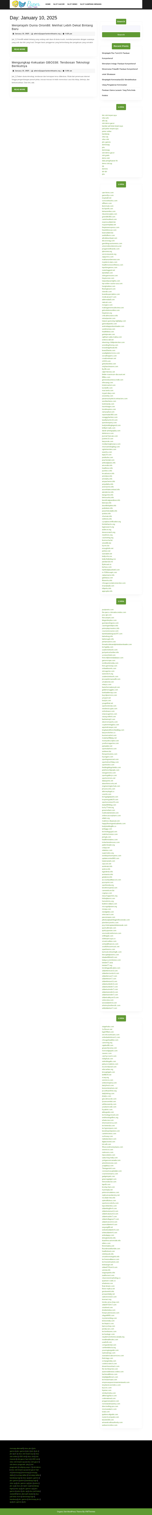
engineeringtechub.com (111, 786)
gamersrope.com (108, 660)
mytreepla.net (107, 1190)
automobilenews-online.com (113, 1372)
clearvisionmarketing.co (111, 1278)
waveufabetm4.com (109, 1224)
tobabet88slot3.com (109, 957)
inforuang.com (107, 382)
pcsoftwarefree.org (109, 1091)
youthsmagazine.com (110, 743)
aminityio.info (107, 476)
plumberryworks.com (110, 922)
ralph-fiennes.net (108, 372)
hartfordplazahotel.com (111, 570)
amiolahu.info (107, 479)
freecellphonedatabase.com (112, 658)
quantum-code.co (109, 1281)
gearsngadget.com (109, 1179)
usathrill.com (107, 1342)
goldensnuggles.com (110, 690)
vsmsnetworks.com (109, 201)
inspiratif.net (106, 198)
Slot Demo (72, 4)
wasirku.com (107, 452)
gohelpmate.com (108, 334)
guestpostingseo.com (110, 623)
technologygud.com (109, 832)
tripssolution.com (108, 1155)
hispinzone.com (108, 278)
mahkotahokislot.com (110, 813)
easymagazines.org (109, 896)
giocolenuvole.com (109, 1099)
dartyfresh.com (108, 1085)
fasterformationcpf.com (111, 687)
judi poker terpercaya (110, 129)
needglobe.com (108, 912)
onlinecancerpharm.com (111, 815)
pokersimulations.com (110, 1192)
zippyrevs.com (108, 257)
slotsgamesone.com (110, 275)
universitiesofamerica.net (111, 246)
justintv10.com (107, 439)
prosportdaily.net (108, 1294)
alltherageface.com (109, 1396)
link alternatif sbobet (26, 1494)
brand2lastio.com (108, 350)
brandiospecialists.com (111, 294)
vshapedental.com (109, 1345)
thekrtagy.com (107, 1358)
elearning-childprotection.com (113, 342)
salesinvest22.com (109, 1297)
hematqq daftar (34, 1475)
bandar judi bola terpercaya (112, 126)
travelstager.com (108, 406)
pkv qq (12, 1486)
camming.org (107, 1043)
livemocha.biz (107, 540)
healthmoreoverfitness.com (112, 265)
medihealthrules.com (110, 1339)
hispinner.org (107, 313)
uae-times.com (108, 192)
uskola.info (106, 1270)
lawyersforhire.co (108, 733)
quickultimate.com (109, 928)
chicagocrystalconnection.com (114, 583)
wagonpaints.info (108, 1273)
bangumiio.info (107, 495)
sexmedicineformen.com (111, 933)
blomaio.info (106, 503)
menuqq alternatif (16, 1448)
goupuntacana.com (109, 1048)
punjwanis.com (108, 609)
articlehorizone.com (109, 1163)
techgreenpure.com (109, 1128)
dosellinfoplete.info (109, 505)
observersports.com (110, 722)
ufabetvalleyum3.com (110, 997)
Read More (21, 50)
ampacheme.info (108, 481)
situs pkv (105, 118)
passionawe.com (108, 917)
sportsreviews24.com (110, 802)
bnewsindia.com (108, 1321)
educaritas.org (107, 1069)
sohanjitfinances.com (110, 944)
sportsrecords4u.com (110, 1203)
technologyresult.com (110, 1115)
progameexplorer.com (110, 1401)
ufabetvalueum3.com (110, 1214)
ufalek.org (106, 818)
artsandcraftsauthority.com (112, 1422)
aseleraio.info (107, 866)
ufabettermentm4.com (110, 973)
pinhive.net (106, 551)
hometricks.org (108, 901)
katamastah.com (108, 861)
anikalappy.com (108, 1235)
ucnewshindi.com (109, 655)
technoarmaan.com (109, 1380)
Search (121, 21)
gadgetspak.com (108, 1176)
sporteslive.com (108, 765)
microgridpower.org (109, 906)
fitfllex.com (106, 377)
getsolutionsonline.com (111, 310)
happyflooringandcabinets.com (114, 823)
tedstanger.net (107, 1265)
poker (22, 1480)
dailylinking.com (108, 1093)
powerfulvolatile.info (109, 511)
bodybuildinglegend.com (111, 425)
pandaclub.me (107, 562)
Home (47, 4)
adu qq (104, 121)
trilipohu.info (106, 588)
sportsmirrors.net (108, 778)
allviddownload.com (109, 238)
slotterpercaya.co (108, 939)
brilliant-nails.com (108, 428)
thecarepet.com (108, 618)
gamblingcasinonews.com (112, 243)
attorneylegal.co (108, 791)
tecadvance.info (108, 473)
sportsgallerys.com (109, 775)
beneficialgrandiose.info (111, 500)
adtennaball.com (108, 299)
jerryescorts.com (108, 789)
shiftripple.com (107, 936)
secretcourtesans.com (110, 1035)
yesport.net (106, 698)
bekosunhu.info (108, 497)
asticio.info (106, 869)
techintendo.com (108, 1126)
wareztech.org (107, 674)
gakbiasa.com (107, 578)
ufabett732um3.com (109, 1267)
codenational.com (109, 1398)
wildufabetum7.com (109, 1008)
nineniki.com (107, 292)
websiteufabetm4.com (110, 1230)
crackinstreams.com (110, 1174)
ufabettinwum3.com (109, 981)
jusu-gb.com (107, 615)
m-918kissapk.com (109, 572)
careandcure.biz (108, 890)
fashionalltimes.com (109, 1374)
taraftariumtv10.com (110, 420)
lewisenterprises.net (109, 1088)
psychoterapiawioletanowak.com (114, 925)
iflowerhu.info (107, 580)
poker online (106, 131)
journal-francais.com (110, 436)
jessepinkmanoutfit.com (111, 679)
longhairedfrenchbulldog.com (113, 730)
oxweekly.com (107, 396)
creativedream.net (109, 358)
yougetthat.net (107, 703)
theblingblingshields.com (111, 767)
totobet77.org (107, 965)
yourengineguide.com (110, 1350)
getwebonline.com (109, 364)
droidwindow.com (108, 1310)
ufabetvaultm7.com (109, 1216)
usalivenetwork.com (110, 650)
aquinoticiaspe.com (109, 727)
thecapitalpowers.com (110, 955)
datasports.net (107, 781)
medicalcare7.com (109, 297)
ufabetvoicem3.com (109, 1222)
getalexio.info (107, 877)
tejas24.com (107, 455)
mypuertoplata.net (109, 225)
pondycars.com (108, 1329)
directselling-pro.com (110, 1406)
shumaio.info (107, 516)
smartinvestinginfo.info (110, 1257)
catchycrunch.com (109, 1056)
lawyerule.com (107, 441)
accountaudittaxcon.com (111, 880)
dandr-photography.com (111, 431)
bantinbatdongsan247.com (112, 634)
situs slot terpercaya (26, 1454)
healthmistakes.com (110, 840)
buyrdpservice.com (109, 695)
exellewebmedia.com (110, 663)
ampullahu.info (107, 484)
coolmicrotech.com (109, 1363)
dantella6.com (107, 273)
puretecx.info (107, 471)
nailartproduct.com (109, 1139)
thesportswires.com (109, 754)
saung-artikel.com (109, 716)
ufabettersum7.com (109, 976)
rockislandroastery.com (111, 1404)
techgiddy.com (107, 647)
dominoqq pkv (33, 1499)
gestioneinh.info (108, 1291)
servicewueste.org (109, 254)
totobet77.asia (107, 963)
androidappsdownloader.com (113, 326)
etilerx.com (106, 1243)
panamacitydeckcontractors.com (115, 399)
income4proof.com (109, 1067)
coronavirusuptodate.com (112, 1171)
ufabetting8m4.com (109, 1208)
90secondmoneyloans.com (112, 1147)
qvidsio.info (106, 513)
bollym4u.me (107, 556)
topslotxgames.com (109, 267)
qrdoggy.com (107, 829)
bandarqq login (15, 1478)
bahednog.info (107, 636)
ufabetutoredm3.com (110, 992)
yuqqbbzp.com (108, 1166)
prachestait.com (108, 460)
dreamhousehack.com (110, 1366)
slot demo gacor (108, 123)
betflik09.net (106, 1075)
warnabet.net (107, 554)
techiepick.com (108, 1323)
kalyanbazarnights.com (111, 281)
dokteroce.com (108, 433)
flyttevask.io (106, 564)
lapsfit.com (106, 1184)
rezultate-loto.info (108, 1198)
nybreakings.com (108, 1353)
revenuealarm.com (109, 1409)
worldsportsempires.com (111, 856)
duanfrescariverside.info (111, 1240)
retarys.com (106, 684)
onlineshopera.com (109, 1083)
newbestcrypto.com (109, 709)
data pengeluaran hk (110, 161)
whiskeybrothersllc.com (111, 1005)
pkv (103, 147)
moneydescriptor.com (110, 741)
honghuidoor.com (108, 286)
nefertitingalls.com (109, 1061)
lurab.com (106, 1412)
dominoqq (106, 145)
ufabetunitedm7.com (110, 987)
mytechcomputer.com (110, 1417)
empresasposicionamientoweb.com (116, 1382)
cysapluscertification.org (111, 522)
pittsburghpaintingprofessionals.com (116, 920)
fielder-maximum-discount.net (113, 374)
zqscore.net (106, 864)
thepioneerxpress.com (110, 227)
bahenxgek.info (108, 639)
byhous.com (107, 567)
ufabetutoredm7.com (110, 995)
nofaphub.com (107, 1059)
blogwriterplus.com (109, 620)
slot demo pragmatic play (19, 1464)
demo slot (106, 158)
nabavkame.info (108, 575)
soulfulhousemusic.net (110, 946)
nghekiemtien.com (109, 449)
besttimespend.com (109, 888)
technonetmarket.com (110, 1262)
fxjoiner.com (106, 1390)
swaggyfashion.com (110, 417)
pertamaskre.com (109, 642)
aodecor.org (106, 529)
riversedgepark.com (110, 1051)
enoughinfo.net (107, 548)
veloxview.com (108, 1000)
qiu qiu (104, 171)
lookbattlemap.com (109, 692)
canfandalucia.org (109, 1347)
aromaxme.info (108, 487)
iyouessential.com (109, 1101)
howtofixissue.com (109, 230)
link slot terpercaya (109, 115)
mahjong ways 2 (25, 1467)
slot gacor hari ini (23, 1459)
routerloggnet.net (108, 270)
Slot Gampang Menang (91, 4)
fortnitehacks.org (108, 524)
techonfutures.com (109, 1331)
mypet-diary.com (108, 393)
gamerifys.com (108, 195)
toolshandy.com (108, 404)
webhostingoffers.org (110, 1117)
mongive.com (107, 305)
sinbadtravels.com (109, 668)
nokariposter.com (108, 318)
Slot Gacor (58, 4)
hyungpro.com (107, 757)
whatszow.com (108, 1120)
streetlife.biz (106, 543)
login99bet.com (108, 1032)
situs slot (105, 139)
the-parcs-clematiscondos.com (114, 612)
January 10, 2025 (22, 34)
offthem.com (107, 203)
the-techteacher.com (110, 1369)
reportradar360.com (109, 415)
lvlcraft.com (106, 1144)
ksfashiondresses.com (111, 842)
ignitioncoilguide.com (110, 1414)
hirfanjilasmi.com (108, 898)
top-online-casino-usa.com (112, 283)
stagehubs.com (108, 1026)
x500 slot (22, 1456)
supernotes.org (108, 853)
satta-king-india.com (110, 1158)
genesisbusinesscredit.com (112, 380)
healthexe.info (107, 468)
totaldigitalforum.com (110, 1377)
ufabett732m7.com (109, 1305)
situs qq (105, 137)
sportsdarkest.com (109, 749)
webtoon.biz (106, 751)
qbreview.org (107, 251)
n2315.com (106, 361)
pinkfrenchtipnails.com (110, 770)
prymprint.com (107, 882)
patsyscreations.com (110, 1064)
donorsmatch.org (108, 532)
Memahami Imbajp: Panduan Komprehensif (119, 64)
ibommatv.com (108, 206)
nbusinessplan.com (109, 214)
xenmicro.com (107, 1080)
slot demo (37, 1467)
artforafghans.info (108, 463)
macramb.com (107, 390)
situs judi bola (34, 1491)
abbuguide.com (108, 1112)
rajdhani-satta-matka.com (112, 337)
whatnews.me (107, 1283)
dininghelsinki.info (109, 1238)
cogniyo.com (107, 893)
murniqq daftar (21, 1475)
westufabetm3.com (109, 1003)
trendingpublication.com (111, 968)
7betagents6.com (108, 1168)
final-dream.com (108, 1286)
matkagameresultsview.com (113, 308)
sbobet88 (13, 1494)
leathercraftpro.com (109, 904)
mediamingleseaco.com (111, 444)
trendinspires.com (109, 409)
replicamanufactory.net (111, 1195)
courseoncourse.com (110, 631)
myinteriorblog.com (109, 1318)
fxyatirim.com (107, 1109)
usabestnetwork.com (110, 676)
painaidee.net (107, 746)
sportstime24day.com (110, 762)
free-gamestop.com (109, 666)
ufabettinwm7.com (109, 979)
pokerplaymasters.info (110, 628)
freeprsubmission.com (110, 1313)
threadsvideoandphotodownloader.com (117, 644)
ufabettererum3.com (110, 971)
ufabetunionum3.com (110, 1211)
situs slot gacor (33, 1462)
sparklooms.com (108, 949)
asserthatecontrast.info (111, 489)
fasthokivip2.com (108, 719)
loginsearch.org (108, 527)
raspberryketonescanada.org (113, 1337)
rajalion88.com (107, 1045)
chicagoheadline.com (110, 1040)
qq (103, 166)
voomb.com (106, 794)
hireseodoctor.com (109, 1182)
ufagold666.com (108, 1315)
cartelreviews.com (109, 1133)
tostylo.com (106, 700)
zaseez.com (107, 1053)
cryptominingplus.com (110, 725)
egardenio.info (107, 872)
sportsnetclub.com (109, 706)
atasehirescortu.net (109, 783)
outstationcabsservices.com (113, 1356)
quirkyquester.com (109, 930)
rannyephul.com (108, 412)
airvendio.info (107, 465)
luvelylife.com (107, 388)
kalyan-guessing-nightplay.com (114, 321)
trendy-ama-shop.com (110, 1302)
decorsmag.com (108, 241)
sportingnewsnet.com (110, 759)
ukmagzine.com (108, 671)
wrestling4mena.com (110, 345)
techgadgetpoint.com (110, 797)
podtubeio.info (107, 508)
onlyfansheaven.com (110, 366)
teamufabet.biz (107, 233)
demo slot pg (107, 163)
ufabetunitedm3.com (110, 984)
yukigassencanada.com (111, 1160)
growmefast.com (108, 810)
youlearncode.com (109, 1107)
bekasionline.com (109, 211)
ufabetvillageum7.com (110, 1219)
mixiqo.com (106, 909)
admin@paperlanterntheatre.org (47, 34)
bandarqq (105, 134)
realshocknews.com (110, 834)
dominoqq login (28, 1497)
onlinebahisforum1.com (111, 1037)
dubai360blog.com (109, 805)
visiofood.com (107, 1307)
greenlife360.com (108, 217)
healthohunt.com (108, 1251)
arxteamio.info (107, 874)
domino (105, 169)
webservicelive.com (109, 1425)
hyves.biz (105, 546)
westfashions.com (109, 401)
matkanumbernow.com (111, 259)
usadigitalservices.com (111, 353)
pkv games (106, 142)
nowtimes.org (107, 535)
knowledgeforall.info (109, 348)
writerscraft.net (108, 340)
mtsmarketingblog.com (111, 447)
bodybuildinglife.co (109, 826)
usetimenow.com (108, 329)
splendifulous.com (109, 1200)
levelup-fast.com (108, 1187)
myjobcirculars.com (109, 262)
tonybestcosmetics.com (111, 1385)
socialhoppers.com (109, 356)
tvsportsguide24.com (110, 799)
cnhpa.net (106, 848)
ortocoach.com (108, 914)
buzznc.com (107, 1388)
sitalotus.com (107, 850)
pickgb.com (106, 837)
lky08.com (106, 369)
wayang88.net (107, 1227)
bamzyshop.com (108, 1326)
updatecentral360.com (110, 858)
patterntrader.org (108, 845)
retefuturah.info (108, 1254)
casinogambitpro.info (110, 626)
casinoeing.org (107, 538)
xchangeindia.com (109, 1361)
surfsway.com (107, 1136)
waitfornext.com (108, 1275)
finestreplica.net (108, 1246)
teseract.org (106, 1299)
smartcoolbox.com (109, 941)
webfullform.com (108, 235)
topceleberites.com (109, 1206)
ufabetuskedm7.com (110, 989)
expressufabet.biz (109, 222)
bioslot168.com (108, 1420)
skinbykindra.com (109, 1393)
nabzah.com (107, 302)
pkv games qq (22, 1483)
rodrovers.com (107, 1152)
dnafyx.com (106, 1096)
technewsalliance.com (110, 1259)
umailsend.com (108, 682)
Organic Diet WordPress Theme (69, 1512)
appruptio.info (107, 591)
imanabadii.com (108, 586)
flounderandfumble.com (111, 1249)
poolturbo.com (107, 457)
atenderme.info (108, 492)
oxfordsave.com (108, 711)
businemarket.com (109, 735)
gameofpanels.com (109, 324)
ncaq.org (105, 1077)
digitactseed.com (108, 1142)
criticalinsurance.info (110, 316)
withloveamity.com (109, 1104)
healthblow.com (108, 332)
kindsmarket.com (109, 385)
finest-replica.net (108, 1289)
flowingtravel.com (109, 289)
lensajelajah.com (108, 1072)
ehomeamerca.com (109, 1123)
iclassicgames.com (109, 714)
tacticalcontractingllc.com (112, 952)
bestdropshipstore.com (111, 1131)
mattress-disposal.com (111, 821)
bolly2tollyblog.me (109, 559)
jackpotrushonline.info (110, 652)
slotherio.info (107, 519)
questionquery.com (109, 423)
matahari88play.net (109, 738)
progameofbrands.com (111, 249)
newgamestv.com (109, 773)
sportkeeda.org (108, 885)
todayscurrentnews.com (111, 960)
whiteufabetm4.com (109, 1232)
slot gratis (105, 155)
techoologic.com (108, 1334)
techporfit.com (107, 209)
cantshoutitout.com (109, 219)
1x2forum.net (107, 1029)
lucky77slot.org (108, 807)
